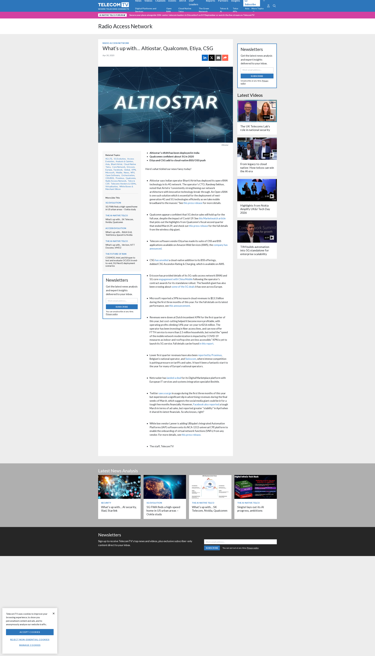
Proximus (120, 178)
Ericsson (131, 167)
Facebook (118, 169)
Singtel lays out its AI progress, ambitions (250, 508)
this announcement (179, 305)
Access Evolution (115, 228)
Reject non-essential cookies (29, 639)
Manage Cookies (30, 645)
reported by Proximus (210, 355)
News (126, 172)
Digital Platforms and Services (145, 10)
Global (127, 169)
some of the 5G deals (183, 286)
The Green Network (204, 10)
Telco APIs (235, 10)
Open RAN (169, 10)
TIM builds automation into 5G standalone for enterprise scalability (254, 250)
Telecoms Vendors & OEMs (123, 183)
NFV (132, 172)
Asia (247, 8)
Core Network (118, 167)
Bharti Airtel (116, 164)
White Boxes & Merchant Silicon (119, 187)
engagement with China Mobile (176, 279)
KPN (134, 169)
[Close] (53, 613)
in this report (206, 343)
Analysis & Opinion (124, 161)
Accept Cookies (30, 632)
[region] (29, 631)
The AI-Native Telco (116, 215)
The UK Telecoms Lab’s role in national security (255, 128)
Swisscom (190, 358)
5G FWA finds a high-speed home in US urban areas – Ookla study (121, 208)
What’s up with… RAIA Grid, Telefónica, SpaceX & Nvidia (118, 233)
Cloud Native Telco (184, 10)
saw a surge (164, 393)
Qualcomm (130, 178)
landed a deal (174, 377)
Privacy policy (112, 314)
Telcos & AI (224, 10)
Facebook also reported (206, 404)
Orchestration (127, 175)
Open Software (112, 175)
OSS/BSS (109, 178)
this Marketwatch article (212, 218)
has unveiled (161, 260)
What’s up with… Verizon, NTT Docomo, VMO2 (120, 246)
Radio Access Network (125, 26)
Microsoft (109, 172)
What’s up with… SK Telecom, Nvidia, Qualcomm (119, 220)
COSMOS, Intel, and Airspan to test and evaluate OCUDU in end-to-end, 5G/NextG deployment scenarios (121, 261)
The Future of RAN (115, 254)
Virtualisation (111, 186)
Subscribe (122, 306)
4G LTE (108, 158)
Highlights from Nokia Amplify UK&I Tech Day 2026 (255, 209)
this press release (192, 202)
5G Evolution (120, 158)
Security (106, 502)
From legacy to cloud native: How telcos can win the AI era (257, 167)
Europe (108, 169)
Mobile (119, 172)
